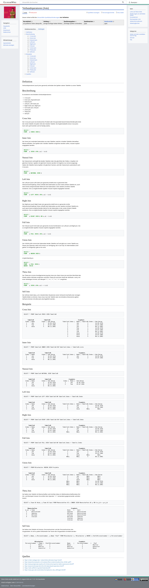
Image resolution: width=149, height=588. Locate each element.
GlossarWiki (9, 2)
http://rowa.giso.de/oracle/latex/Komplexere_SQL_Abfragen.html (44, 570)
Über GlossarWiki (15, 586)
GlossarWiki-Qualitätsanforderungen (48, 17)
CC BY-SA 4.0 (19, 582)
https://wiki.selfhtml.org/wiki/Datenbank (36, 568)
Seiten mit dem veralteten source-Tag (137, 34)
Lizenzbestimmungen (28, 586)
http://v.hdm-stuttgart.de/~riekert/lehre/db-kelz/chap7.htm (42, 560)
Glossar (132, 37)
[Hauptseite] (9, 12)
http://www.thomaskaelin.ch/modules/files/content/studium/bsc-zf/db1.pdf (47, 562)
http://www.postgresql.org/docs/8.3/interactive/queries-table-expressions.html (48, 564)
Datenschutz (5, 586)
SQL (131, 39)
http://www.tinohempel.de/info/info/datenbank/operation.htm (43, 566)
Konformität (108, 21)
